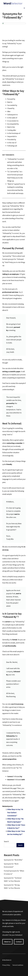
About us (7, 942)
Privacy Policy (6, 965)
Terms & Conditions (17, 965)
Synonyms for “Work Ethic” (13, 860)
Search (6, 841)
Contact (19, 942)
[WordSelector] (12, 3)
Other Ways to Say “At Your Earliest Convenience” (15, 812)
